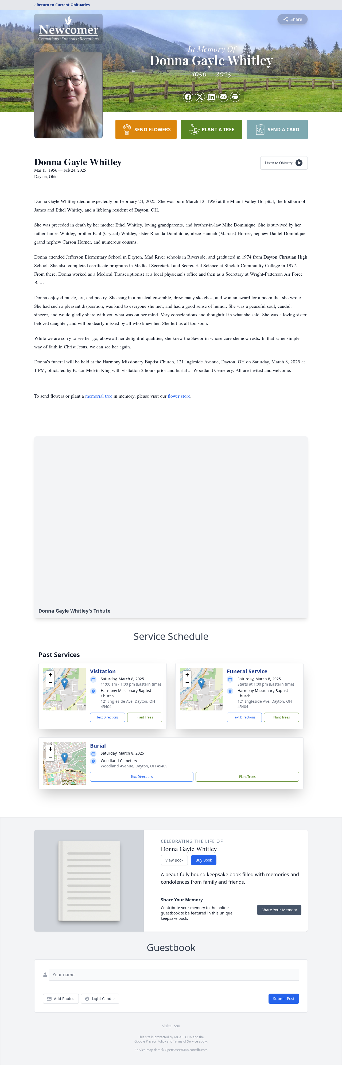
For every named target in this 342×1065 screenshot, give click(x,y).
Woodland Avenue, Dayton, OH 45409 (134, 765)
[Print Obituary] (235, 97)
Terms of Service (185, 1041)
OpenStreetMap (177, 1050)
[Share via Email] (223, 97)
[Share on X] (200, 97)
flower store (179, 396)
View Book (174, 860)
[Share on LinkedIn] (211, 97)
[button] (64, 683)
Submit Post (283, 998)
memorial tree (98, 396)
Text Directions (107, 717)
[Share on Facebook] (188, 97)
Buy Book (204, 860)
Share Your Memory (279, 909)
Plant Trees (145, 717)
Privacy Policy (156, 1041)
